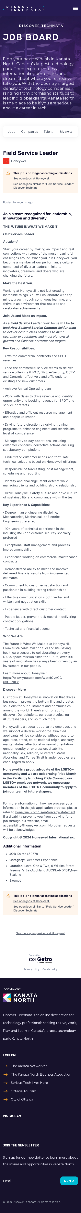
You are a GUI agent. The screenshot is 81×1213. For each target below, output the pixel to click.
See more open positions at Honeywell (40, 933)
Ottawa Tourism (23, 1091)
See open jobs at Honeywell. (31, 178)
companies (29, 131)
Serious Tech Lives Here (29, 1083)
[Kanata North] (40, 998)
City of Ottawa (22, 1099)
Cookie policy (50, 969)
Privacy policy (31, 969)
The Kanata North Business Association (41, 1074)
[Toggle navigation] (75, 8)
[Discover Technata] (25, 8)
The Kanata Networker (29, 1066)
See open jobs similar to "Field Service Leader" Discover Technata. (43, 185)
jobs (11, 131)
